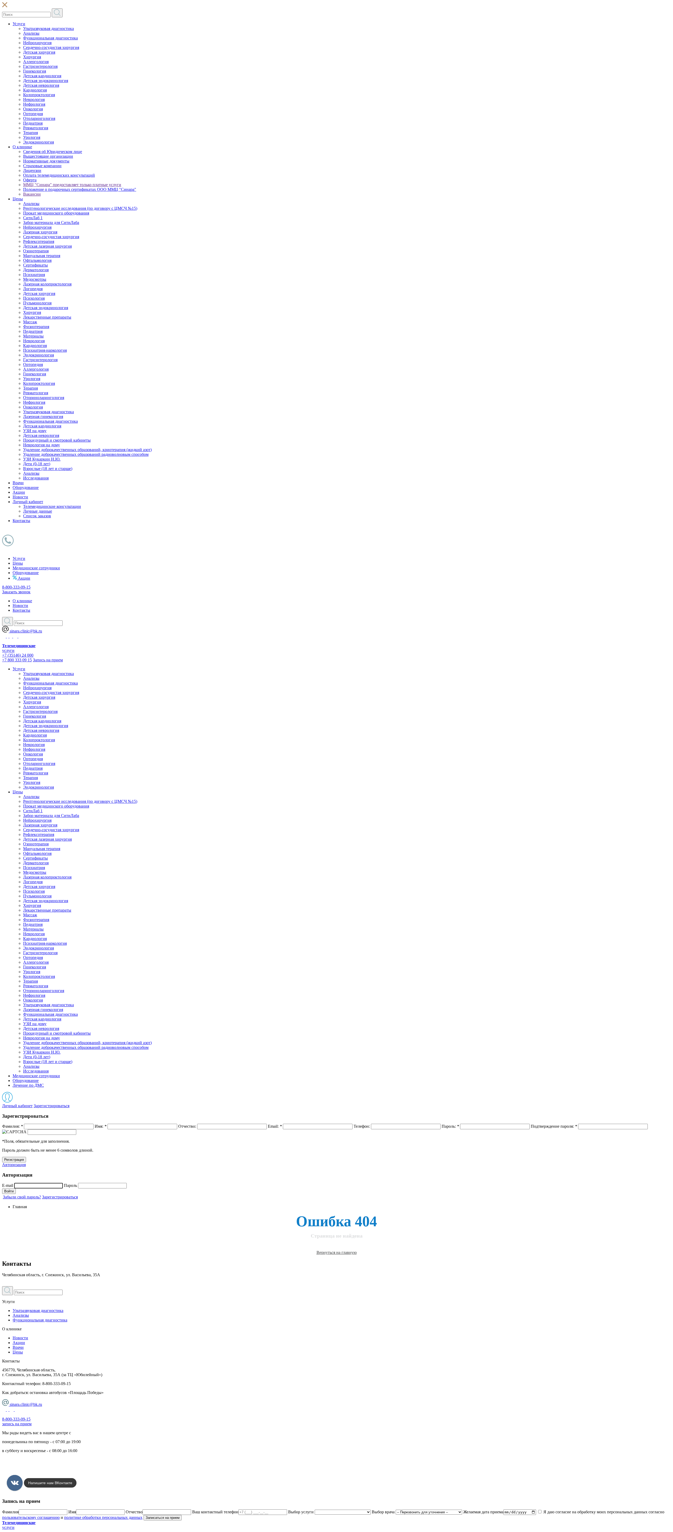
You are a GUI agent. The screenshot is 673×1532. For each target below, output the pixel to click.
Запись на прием (48, 660)
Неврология (34, 99)
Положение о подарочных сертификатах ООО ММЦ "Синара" (79, 189)
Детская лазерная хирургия (47, 246)
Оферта (30, 180)
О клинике (22, 147)
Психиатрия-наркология (45, 350)
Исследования (36, 478)
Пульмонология (37, 303)
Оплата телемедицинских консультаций (59, 175)
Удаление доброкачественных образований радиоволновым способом (86, 454)
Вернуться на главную (337, 1252)
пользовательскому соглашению (31, 1517)
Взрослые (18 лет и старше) (47, 468)
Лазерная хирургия (40, 232)
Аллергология (36, 61)
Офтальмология (37, 260)
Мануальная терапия (41, 255)
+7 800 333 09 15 (17, 660)
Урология (31, 137)
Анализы (31, 33)
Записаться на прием (163, 1518)
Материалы (33, 336)
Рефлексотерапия (38, 241)
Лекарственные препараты (47, 317)
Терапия (30, 132)
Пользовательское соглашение (29, 1468)
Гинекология (34, 71)
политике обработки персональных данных (103, 1517)
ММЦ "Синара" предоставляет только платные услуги (72, 184)
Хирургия (32, 57)
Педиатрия (33, 123)
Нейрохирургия (37, 42)
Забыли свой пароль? (22, 1197)
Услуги (19, 24)
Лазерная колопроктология (47, 284)
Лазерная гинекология (43, 416)
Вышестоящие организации (48, 156)
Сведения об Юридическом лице (52, 151)
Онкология (33, 109)
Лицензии (32, 170)
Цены (18, 199)
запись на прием (17, 1424)
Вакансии (32, 194)
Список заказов (37, 516)
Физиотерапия (36, 326)
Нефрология (34, 104)
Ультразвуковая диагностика (48, 28)
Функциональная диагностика (50, 38)
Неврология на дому (41, 445)
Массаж (30, 322)
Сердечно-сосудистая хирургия (51, 47)
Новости (20, 497)
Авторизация (14, 1164)
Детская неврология (41, 85)
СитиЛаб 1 (33, 218)
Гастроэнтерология (40, 66)
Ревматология (35, 128)
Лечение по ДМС (28, 1085)
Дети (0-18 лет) (36, 464)
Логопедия (33, 289)
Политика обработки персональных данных (41, 1459)
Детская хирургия (39, 52)
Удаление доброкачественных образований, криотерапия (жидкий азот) (87, 449)
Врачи (18, 483)
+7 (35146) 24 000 (17, 655)
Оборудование (26, 487)
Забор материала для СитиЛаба (51, 222)
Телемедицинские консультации (52, 506)
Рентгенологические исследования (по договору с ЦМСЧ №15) (80, 208)
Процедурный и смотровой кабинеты (57, 440)
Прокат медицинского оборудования (56, 213)
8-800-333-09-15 (16, 587)
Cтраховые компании (42, 166)
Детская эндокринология (45, 80)
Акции (19, 492)
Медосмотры (34, 279)
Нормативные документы (46, 161)
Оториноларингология (43, 397)
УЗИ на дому (35, 430)
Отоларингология (39, 118)
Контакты (21, 520)
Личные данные (37, 511)
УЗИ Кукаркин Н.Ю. (41, 459)
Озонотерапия (36, 251)
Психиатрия (34, 274)
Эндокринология (38, 142)
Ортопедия (33, 113)
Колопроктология (39, 95)
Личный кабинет (28, 501)
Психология (34, 298)
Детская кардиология (42, 76)
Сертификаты (35, 265)
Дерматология (36, 270)
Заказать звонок (16, 592)
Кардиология (35, 90)
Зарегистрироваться (51, 1106)
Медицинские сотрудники (36, 568)
